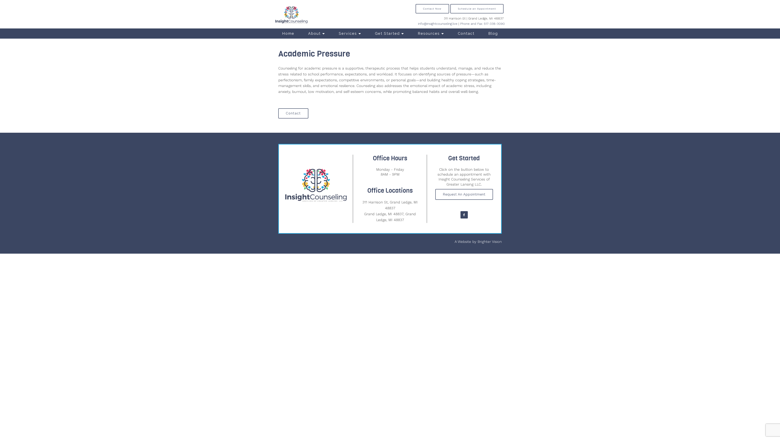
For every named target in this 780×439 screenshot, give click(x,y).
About (314, 33)
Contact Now (432, 8)
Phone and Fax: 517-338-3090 (482, 24)
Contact (466, 33)
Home (288, 33)
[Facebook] (464, 214)
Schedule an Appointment (477, 8)
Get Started (387, 33)
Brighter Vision (490, 241)
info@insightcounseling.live (437, 24)
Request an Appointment (464, 194)
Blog (493, 33)
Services (348, 33)
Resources (429, 33)
